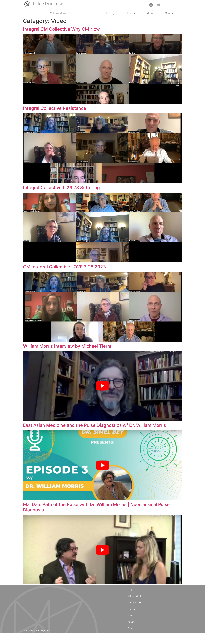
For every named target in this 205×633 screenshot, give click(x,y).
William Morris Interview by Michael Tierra (67, 346)
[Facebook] (151, 4)
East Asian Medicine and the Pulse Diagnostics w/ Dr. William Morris (94, 425)
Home (34, 13)
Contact (169, 13)
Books (131, 13)
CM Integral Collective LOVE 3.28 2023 (64, 266)
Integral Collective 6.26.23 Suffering (61, 187)
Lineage (111, 13)
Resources (85, 13)
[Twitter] (158, 4)
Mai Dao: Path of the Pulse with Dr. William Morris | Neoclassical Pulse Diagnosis (96, 507)
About (150, 13)
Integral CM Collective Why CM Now (61, 29)
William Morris (58, 13)
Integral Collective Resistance (54, 108)
